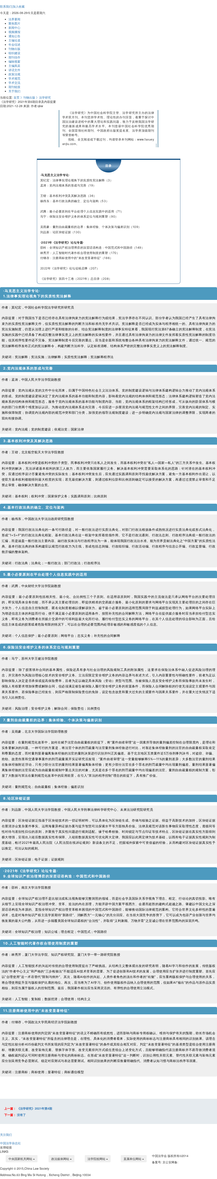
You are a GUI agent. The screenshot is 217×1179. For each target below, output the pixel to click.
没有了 (21, 1115)
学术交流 (14, 82)
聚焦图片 (14, 23)
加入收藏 (19, 6)
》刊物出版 (28, 97)
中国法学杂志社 (10, 1143)
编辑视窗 (14, 61)
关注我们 (6, 1134)
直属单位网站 (133, 1159)
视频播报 (14, 32)
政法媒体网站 (60, 1159)
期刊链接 (14, 87)
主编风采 (14, 65)
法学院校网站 (97, 1159)
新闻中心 (14, 27)
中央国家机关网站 (20, 1159)
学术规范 (14, 78)
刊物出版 (14, 49)
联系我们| (6, 6)
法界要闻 (14, 19)
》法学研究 (43, 97)
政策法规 (14, 74)
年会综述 (14, 44)
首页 (17, 97)
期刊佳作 (14, 57)
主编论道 (14, 40)
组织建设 (14, 53)
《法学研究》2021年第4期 (34, 1108)
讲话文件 (14, 70)
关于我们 (14, 91)
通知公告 (14, 36)
